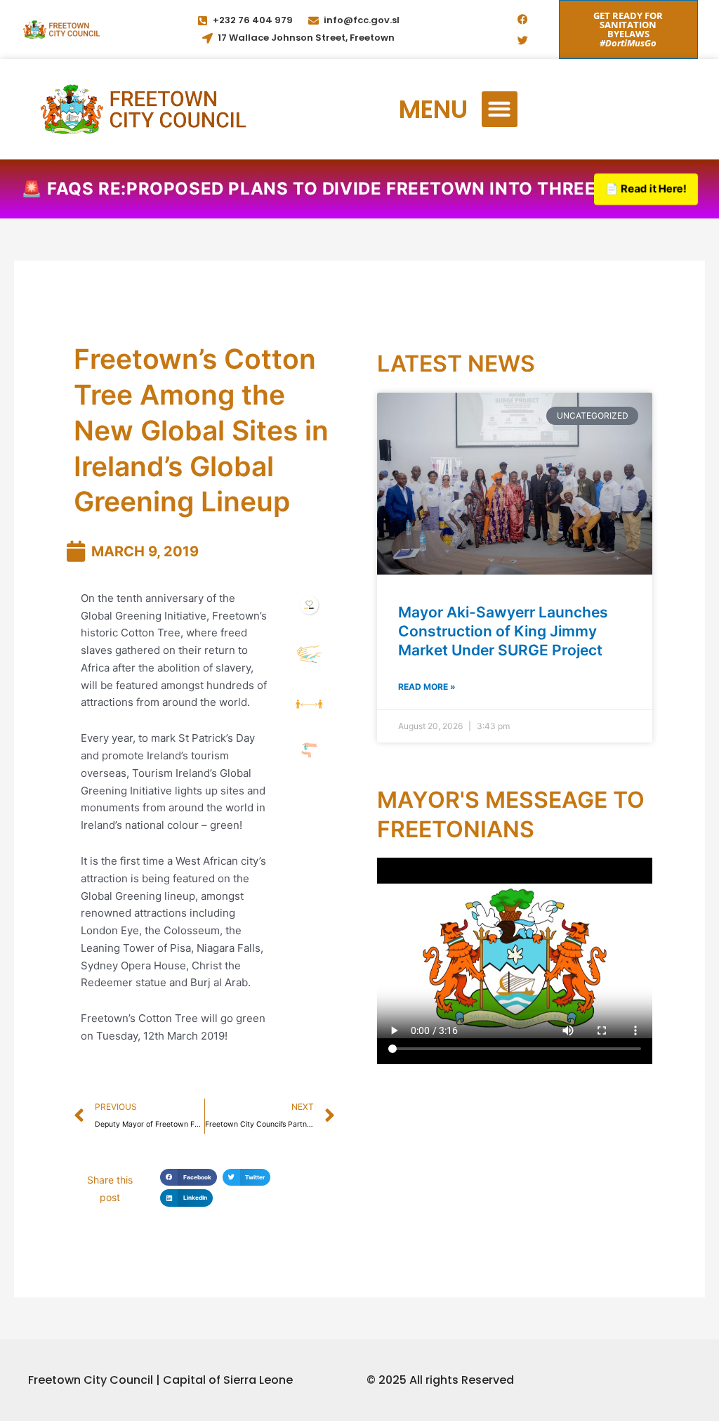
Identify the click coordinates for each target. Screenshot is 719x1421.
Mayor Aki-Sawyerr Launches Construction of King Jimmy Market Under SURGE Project (503, 631)
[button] (499, 109)
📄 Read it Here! (646, 188)
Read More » (427, 686)
